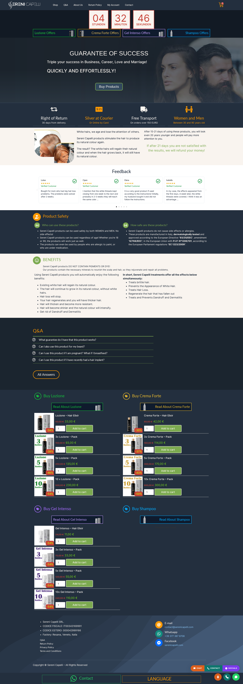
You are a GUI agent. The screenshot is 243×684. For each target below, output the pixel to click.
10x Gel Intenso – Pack (69, 591)
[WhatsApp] (236, 677)
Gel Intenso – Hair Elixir (69, 528)
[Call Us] (227, 677)
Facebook (170, 641)
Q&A (66, 5)
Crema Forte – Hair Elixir (158, 415)
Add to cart (79, 428)
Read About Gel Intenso (70, 519)
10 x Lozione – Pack (67, 479)
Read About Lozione (67, 406)
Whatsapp (171, 632)
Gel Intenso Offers (137, 33)
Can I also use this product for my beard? (62, 346)
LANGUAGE (159, 679)
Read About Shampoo (174, 519)
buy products (109, 86)
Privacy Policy (47, 647)
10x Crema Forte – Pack (158, 479)
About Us (78, 5)
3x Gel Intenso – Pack (68, 549)
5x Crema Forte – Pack (158, 458)
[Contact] (73, 678)
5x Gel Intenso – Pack (68, 570)
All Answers (46, 374)
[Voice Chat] (218, 677)
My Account (113, 5)
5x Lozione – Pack (66, 458)
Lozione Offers (45, 33)
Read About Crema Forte (172, 406)
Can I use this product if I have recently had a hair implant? (71, 360)
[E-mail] (159, 624)
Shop (55, 5)
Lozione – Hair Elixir (67, 415)
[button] (37, 190)
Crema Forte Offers (105, 33)
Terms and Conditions (50, 651)
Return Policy (95, 5)
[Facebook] (159, 642)
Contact (129, 5)
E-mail (168, 623)
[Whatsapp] (159, 633)
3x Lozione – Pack (66, 436)
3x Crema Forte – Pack (158, 436)
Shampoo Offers (196, 33)
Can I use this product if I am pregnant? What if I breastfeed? (73, 353)
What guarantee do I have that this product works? (67, 340)
